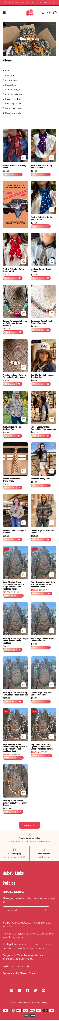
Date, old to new (13, 108)
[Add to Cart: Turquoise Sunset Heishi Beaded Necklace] (51, 313)
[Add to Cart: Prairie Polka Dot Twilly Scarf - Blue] (51, 209)
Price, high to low (13, 103)
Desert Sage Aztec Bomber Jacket (43, 531)
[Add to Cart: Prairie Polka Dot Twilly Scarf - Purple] (51, 157)
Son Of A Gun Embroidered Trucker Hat (42, 376)
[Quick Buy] (23, 419)
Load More (29, 825)
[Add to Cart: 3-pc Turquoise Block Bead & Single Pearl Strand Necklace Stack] (51, 574)
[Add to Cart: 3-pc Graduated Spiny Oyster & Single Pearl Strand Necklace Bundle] (51, 736)
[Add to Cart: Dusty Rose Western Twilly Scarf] (23, 157)
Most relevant (11, 80)
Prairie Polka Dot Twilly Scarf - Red (13, 270)
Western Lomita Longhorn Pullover (14, 531)
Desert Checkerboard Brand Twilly (13, 480)
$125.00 (40, 434)
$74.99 (11, 648)
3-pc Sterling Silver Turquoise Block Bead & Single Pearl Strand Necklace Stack (13, 585)
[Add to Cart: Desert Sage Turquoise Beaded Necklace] (51, 684)
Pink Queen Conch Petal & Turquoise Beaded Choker (14, 376)
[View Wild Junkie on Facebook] (28, 990)
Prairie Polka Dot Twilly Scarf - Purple (41, 166)
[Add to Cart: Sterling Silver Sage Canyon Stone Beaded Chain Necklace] (23, 630)
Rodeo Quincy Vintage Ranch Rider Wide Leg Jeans (43, 428)
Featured (9, 75)
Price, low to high (13, 99)
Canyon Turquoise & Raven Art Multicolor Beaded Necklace (15, 323)
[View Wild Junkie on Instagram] (12, 990)
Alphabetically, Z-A (13, 94)
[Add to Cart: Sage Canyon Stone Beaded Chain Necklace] (51, 630)
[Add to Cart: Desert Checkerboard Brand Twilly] (23, 471)
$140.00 (12, 330)
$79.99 (11, 382)
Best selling (10, 85)
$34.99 (11, 486)
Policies (9, 883)
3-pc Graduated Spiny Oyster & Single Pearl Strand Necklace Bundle (42, 746)
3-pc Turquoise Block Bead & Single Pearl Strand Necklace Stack (43, 584)
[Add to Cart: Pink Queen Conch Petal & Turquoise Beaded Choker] (23, 367)
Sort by (6, 70)
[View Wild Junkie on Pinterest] (43, 990)
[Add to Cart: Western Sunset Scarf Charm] (51, 261)
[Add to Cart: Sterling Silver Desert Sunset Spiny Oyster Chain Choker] (23, 793)
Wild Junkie (23, 1003)
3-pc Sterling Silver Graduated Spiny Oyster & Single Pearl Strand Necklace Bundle (15, 747)
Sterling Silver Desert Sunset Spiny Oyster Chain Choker (15, 803)
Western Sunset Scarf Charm (41, 270)
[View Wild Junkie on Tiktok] (20, 990)
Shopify (44, 1003)
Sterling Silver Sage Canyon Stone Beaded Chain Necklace (15, 640)
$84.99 (40, 328)
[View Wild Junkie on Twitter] (35, 990)
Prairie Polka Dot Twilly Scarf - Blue (41, 218)
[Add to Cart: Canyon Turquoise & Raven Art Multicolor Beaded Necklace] (23, 313)
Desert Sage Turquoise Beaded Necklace (41, 693)
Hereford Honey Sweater (42, 479)
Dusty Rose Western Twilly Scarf (14, 166)
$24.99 (12, 173)
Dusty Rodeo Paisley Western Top (12, 428)
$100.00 (12, 810)
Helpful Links (13, 873)
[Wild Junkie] (29, 12)
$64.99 (40, 484)
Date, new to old (13, 113)
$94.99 (40, 700)
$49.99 (40, 382)
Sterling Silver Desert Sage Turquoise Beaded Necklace (15, 693)
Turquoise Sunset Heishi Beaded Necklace (42, 322)
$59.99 (11, 434)
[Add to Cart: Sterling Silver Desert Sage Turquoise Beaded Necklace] (23, 684)
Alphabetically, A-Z (13, 89)
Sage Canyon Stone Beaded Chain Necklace (43, 639)
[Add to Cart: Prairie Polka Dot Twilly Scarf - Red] (23, 261)
